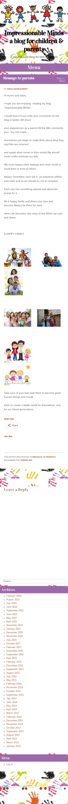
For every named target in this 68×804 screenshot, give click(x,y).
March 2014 (12, 713)
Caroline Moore (58, 796)
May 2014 (11, 706)
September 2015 (15, 669)
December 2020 (14, 632)
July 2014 (11, 698)
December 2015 (14, 665)
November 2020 (14, 636)
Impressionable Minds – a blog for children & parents (34, 41)
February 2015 (13, 684)
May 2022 (11, 618)
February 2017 (13, 647)
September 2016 (15, 654)
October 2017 (13, 643)
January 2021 (13, 629)
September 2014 (15, 695)
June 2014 (11, 702)
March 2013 (12, 742)
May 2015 (11, 680)
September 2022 (15, 610)
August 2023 (13, 599)
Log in (9, 764)
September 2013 (15, 731)
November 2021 (14, 625)
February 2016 (13, 662)
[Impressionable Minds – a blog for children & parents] (34, 22)
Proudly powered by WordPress (17, 796)
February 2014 (13, 717)
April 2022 (11, 621)
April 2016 (11, 658)
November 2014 (14, 687)
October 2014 (13, 691)
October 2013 (13, 728)
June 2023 (11, 607)
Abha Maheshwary (17, 89)
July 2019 (11, 640)
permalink (26, 460)
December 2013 (14, 720)
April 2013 (11, 738)
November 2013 (14, 724)
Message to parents (18, 78)
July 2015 (11, 676)
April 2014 (11, 709)
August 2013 (13, 735)
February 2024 (13, 596)
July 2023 (11, 603)
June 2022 (11, 614)
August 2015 (13, 673)
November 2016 (14, 651)
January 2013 (13, 746)
